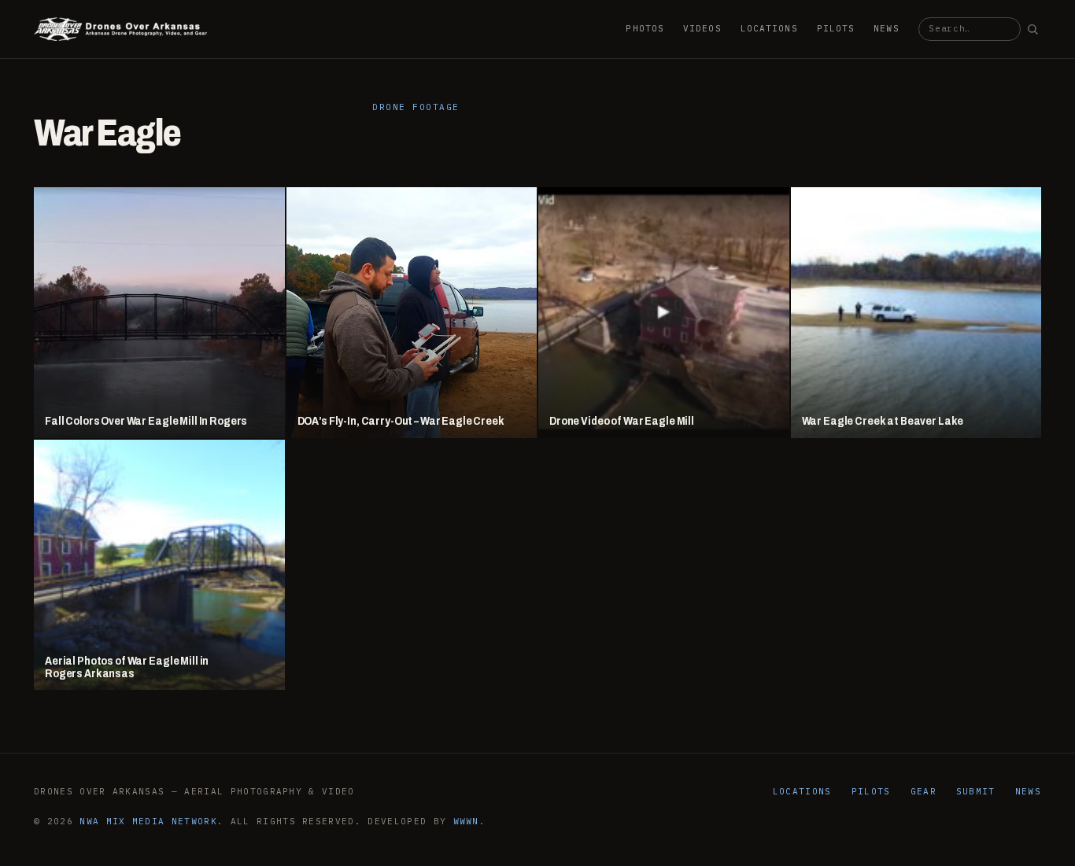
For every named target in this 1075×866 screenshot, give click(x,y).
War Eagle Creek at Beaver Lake (883, 421)
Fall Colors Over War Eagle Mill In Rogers (146, 421)
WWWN (466, 821)
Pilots (836, 28)
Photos (645, 28)
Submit (976, 791)
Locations (769, 28)
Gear (923, 791)
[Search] (1032, 29)
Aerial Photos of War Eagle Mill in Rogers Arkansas (127, 667)
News (886, 28)
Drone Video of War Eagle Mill (621, 421)
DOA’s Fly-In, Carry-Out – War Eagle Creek (400, 421)
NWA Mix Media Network (148, 821)
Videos (702, 28)
